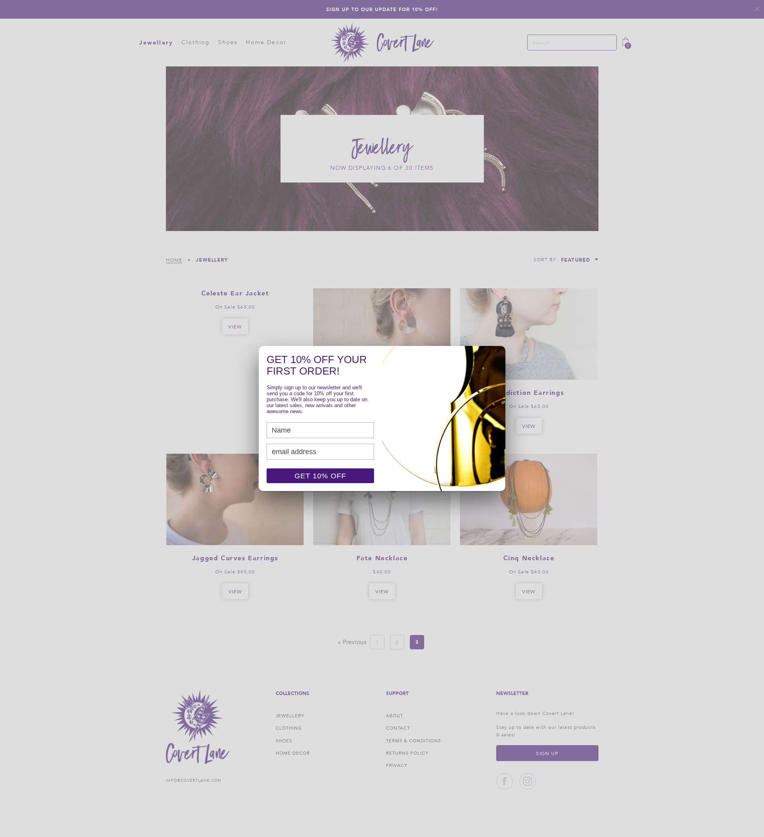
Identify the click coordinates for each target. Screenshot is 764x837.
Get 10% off (320, 476)
